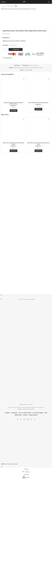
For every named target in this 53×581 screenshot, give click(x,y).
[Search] (48, 2)
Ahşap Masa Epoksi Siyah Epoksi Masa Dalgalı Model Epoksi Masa (28, 154)
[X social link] (26, 157)
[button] (13, 277)
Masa (16, 5)
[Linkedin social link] (27, 157)
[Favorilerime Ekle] (23, 166)
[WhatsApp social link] (29, 157)
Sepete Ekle (16, 136)
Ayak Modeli (5, 132)
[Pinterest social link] (27, 524)
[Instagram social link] (24, 524)
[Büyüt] (3, 7)
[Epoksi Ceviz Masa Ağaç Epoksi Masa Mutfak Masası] (13, 335)
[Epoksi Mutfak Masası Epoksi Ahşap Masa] (38, 216)
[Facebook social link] (24, 157)
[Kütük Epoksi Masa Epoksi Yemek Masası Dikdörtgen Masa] (13, 216)
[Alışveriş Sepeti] (51, 2)
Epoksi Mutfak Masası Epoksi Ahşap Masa (38, 269)
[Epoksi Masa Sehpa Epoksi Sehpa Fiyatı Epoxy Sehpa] (38, 335)
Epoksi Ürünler (10, 5)
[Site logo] (26, 1)
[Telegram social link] (31, 157)
